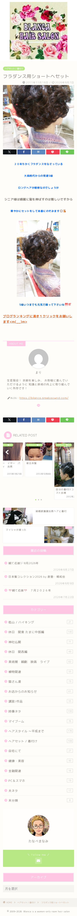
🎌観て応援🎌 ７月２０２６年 (29, 590)
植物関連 (39, 672)
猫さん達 (39, 682)
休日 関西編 (39, 652)
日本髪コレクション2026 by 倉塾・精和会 (38, 576)
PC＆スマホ (39, 781)
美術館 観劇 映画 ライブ (39, 662)
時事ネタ (40, 711)
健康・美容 (39, 761)
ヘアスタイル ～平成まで (40, 731)
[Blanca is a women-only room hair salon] (39, 58)
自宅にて (39, 751)
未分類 (39, 800)
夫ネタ (39, 791)
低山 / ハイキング (39, 622)
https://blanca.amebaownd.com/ (44, 397)
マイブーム (39, 721)
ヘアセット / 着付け (14, 68)
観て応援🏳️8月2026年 (23, 563)
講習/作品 (39, 701)
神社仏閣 (39, 642)
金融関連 (39, 771)
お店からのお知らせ (39, 692)
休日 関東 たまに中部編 (40, 632)
